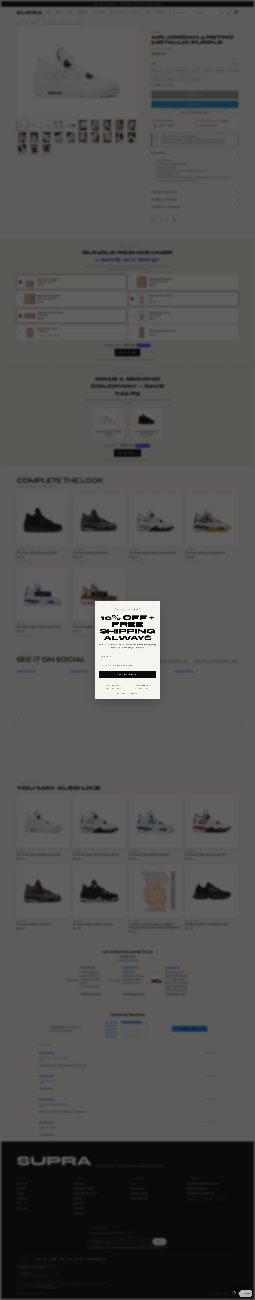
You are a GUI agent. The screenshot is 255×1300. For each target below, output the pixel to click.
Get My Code (125, 674)
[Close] (155, 605)
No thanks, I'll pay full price (127, 694)
